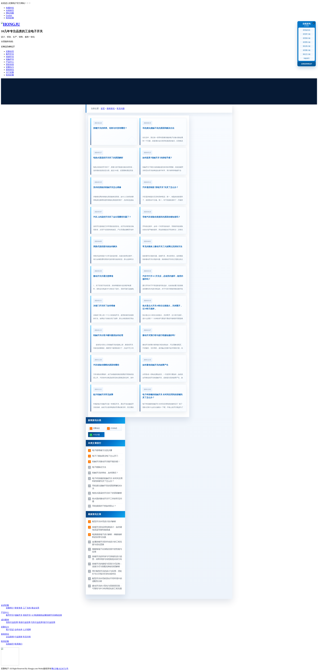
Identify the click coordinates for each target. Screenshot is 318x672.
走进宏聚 (5, 605)
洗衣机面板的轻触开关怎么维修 (107, 187)
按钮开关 (27, 615)
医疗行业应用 (49, 622)
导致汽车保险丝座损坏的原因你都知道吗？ (161, 217)
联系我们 (18, 644)
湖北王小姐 (306, 54)
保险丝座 (58, 615)
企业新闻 (10, 637)
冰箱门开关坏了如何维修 (104, 306)
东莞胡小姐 (306, 38)
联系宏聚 (10, 18)
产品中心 (10, 62)
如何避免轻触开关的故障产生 (155, 365)
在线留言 (10, 10)
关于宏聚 (10, 72)
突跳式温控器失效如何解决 (105, 246)
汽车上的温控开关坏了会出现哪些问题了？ (112, 217)
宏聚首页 (10, 51)
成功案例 (5, 620)
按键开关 (10, 57)
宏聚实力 (10, 67)
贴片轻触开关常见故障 (103, 394)
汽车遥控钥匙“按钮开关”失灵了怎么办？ (160, 187)
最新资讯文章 (94, 514)
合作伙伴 (18, 629)
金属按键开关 (48, 615)
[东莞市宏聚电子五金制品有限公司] (10, 24)
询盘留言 (307, 58)
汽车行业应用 (37, 622)
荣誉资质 (10, 64)
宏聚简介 (10, 608)
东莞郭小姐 (306, 42)
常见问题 (121, 108)
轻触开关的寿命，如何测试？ (105, 473)
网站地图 (10, 13)
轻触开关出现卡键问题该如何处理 (108, 335)
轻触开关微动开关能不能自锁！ (106, 461)
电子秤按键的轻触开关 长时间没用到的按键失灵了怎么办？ (162, 395)
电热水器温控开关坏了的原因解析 (108, 158)
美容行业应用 (24, 622)
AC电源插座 (36, 615)
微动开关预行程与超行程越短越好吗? (158, 335)
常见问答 (27, 637)
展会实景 (35, 608)
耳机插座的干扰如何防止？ (104, 506)
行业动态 (112, 428)
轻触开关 (10, 59)
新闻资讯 (10, 70)
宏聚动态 (95, 428)
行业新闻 (18, 637)
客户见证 (10, 629)
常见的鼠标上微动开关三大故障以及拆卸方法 (162, 246)
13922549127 (306, 64)
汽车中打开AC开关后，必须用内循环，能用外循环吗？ (162, 277)
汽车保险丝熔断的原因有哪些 (106, 365)
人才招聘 (27, 629)
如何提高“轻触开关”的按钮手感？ (157, 158)
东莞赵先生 (306, 30)
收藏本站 (10, 8)
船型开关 (10, 54)
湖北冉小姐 (306, 46)
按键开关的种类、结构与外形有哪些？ (110, 128)
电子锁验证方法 (99, 467)
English (9, 15)
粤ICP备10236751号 (59, 669)
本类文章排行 (94, 443)
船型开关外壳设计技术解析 (104, 521)
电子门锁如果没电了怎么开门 (105, 456)
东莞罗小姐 (306, 34)
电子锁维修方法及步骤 (102, 450)
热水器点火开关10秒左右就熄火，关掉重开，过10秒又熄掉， (162, 307)
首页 (103, 108)
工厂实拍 (27, 608)
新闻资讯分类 (94, 420)
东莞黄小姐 (306, 50)
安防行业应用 (12, 622)
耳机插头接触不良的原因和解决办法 (158, 128)
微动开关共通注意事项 (103, 276)
